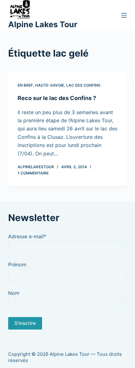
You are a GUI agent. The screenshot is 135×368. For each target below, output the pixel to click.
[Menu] (124, 15)
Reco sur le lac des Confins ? (57, 98)
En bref (25, 85)
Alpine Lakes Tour (42, 24)
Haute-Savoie (49, 85)
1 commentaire (33, 173)
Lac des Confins (83, 85)
